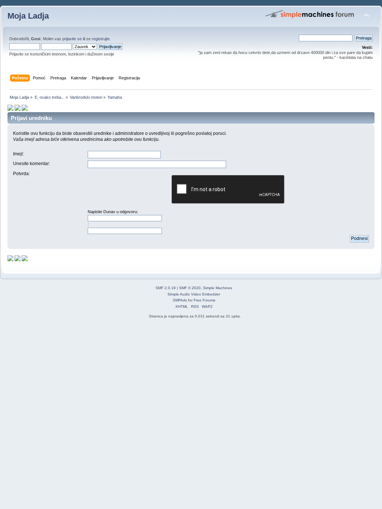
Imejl (18, 154)
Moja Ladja (28, 15)
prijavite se (72, 39)
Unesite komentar (31, 163)
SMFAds (180, 300)
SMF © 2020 (190, 288)
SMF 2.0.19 (166, 288)
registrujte (101, 39)
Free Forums (204, 300)
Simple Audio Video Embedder (193, 294)
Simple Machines (217, 288)
